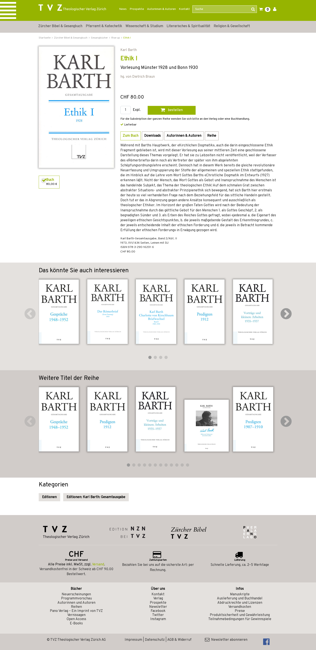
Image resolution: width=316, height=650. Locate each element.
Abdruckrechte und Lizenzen (239, 603)
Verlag (158, 598)
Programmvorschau (76, 598)
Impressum (133, 640)
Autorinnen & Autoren (161, 9)
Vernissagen (76, 615)
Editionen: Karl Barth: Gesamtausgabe (96, 497)
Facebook (158, 611)
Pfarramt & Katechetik (104, 26)
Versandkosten (239, 607)
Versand (98, 564)
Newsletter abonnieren (228, 640)
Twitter (158, 615)
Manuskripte (240, 594)
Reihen (76, 607)
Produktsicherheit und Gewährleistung (240, 615)
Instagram (158, 619)
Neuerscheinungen (76, 594)
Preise (240, 611)
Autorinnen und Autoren (76, 603)
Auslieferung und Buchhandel (239, 598)
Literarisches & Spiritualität (188, 26)
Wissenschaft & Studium (144, 26)
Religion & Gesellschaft (232, 26)
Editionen (49, 497)
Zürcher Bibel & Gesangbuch (60, 26)
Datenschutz (155, 640)
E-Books (76, 623)
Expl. (137, 110)
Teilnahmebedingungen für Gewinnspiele (239, 619)
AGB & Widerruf (179, 640)
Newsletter (158, 607)
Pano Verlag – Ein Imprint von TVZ (76, 611)
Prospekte (137, 9)
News (123, 9)
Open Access (76, 619)
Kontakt (184, 9)
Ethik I (127, 38)
